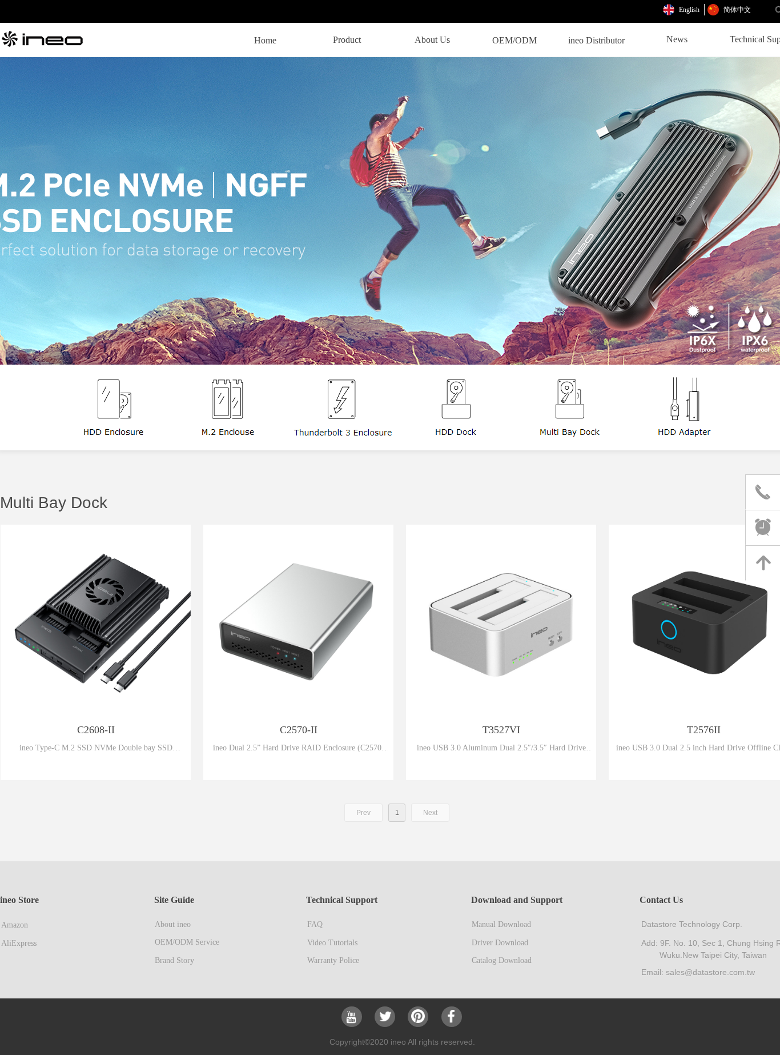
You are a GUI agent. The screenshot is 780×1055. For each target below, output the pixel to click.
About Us (432, 40)
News (676, 39)
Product (347, 40)
